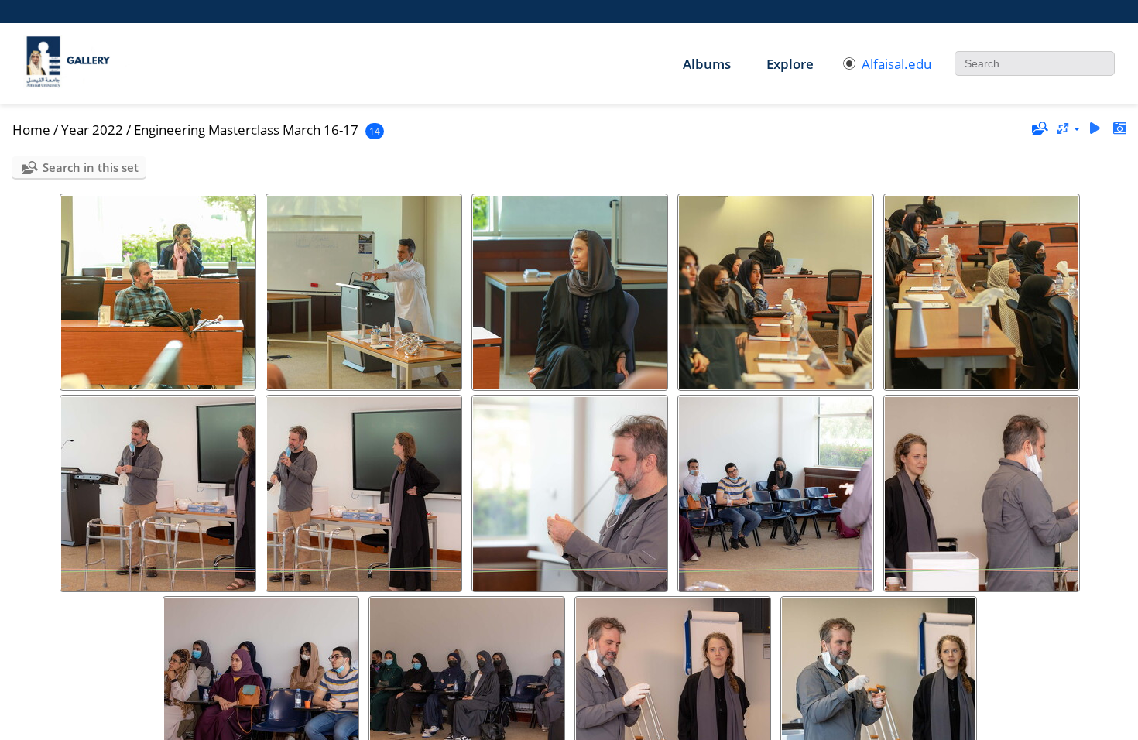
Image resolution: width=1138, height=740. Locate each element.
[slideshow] (1094, 129)
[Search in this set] (1039, 128)
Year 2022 (92, 130)
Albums (707, 64)
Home (31, 130)
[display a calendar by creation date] (1119, 129)
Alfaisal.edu (896, 64)
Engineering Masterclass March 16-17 (246, 130)
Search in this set (91, 167)
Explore (790, 64)
